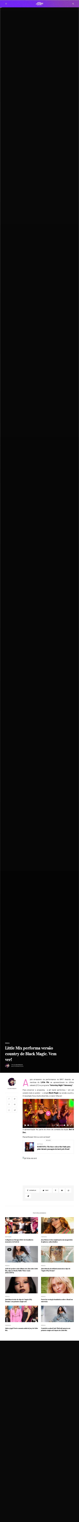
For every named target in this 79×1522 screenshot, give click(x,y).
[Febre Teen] (39, 3)
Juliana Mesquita (18, 1064)
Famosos (44, 1236)
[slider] (39, 1125)
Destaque (8, 1236)
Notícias (40, 1144)
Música (7, 1043)
